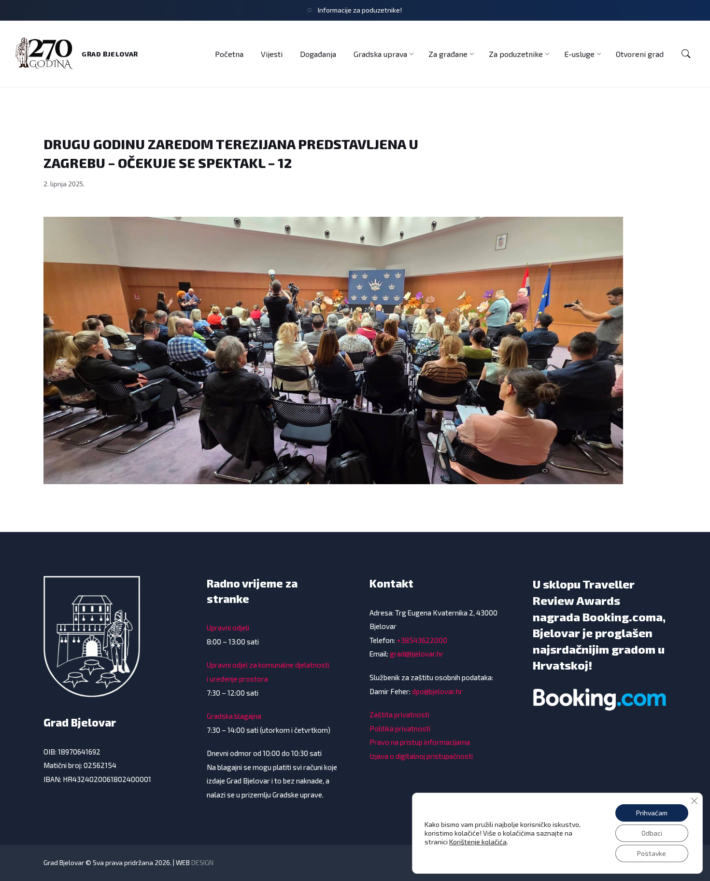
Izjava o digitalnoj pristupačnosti (421, 756)
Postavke (651, 853)
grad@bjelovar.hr (416, 653)
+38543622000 (422, 640)
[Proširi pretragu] (686, 54)
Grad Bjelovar (110, 54)
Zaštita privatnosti (399, 714)
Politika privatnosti (399, 728)
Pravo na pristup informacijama (419, 742)
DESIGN (202, 862)
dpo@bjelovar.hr (437, 691)
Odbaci (651, 833)
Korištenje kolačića (478, 842)
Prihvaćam (651, 813)
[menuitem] (229, 53)
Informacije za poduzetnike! (360, 10)
